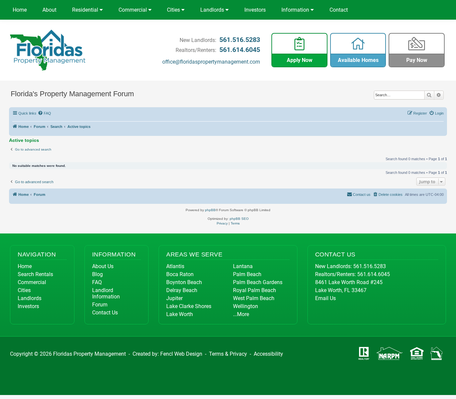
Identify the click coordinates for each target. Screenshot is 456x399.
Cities (174, 10)
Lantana (243, 266)
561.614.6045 (239, 50)
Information (295, 10)
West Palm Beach (253, 298)
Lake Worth (179, 314)
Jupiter (174, 298)
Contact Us (105, 312)
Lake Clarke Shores (188, 306)
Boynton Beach (184, 282)
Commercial (133, 10)
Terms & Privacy (228, 354)
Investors (255, 10)
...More (241, 314)
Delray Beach (181, 290)
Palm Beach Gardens (257, 282)
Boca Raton (180, 274)
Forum (99, 304)
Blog (97, 274)
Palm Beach (247, 274)
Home (20, 10)
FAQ (97, 282)
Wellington (245, 306)
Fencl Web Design (181, 354)
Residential (85, 10)
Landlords (212, 10)
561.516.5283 (239, 40)
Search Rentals (35, 274)
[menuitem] (44, 113)
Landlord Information (106, 293)
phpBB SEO (239, 218)
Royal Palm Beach (254, 290)
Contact (338, 10)
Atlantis (175, 266)
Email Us (325, 298)
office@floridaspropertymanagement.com (211, 62)
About (49, 10)
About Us (102, 266)
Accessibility (268, 354)
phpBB (210, 210)
